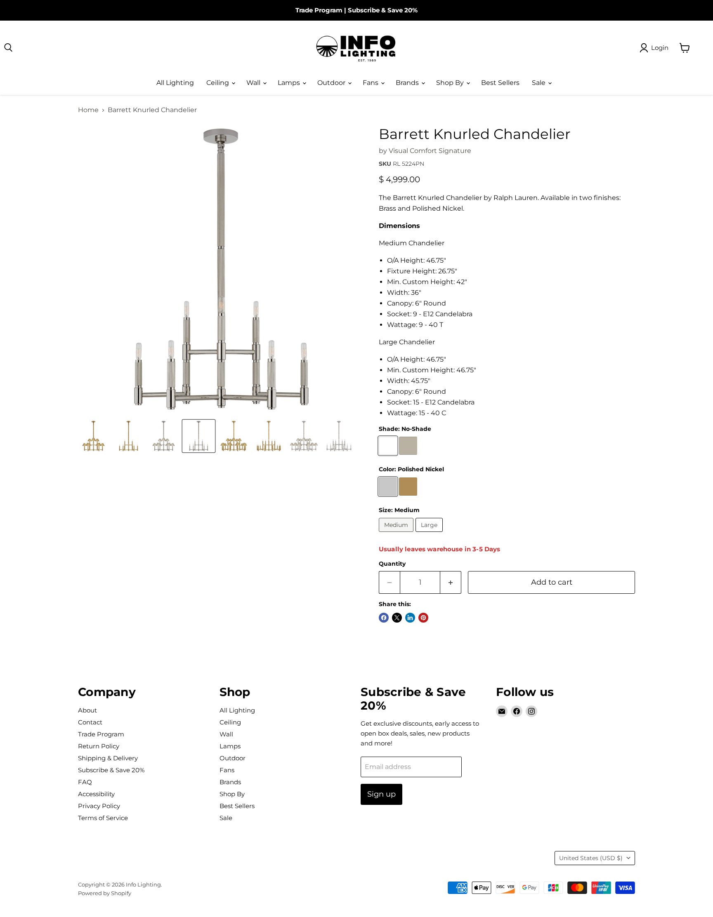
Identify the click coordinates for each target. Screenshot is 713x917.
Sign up (381, 794)
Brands (408, 83)
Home (88, 110)
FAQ (85, 782)
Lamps (290, 83)
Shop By (450, 83)
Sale (539, 83)
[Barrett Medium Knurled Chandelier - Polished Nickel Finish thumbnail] (163, 436)
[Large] (430, 534)
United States (591, 858)
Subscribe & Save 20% (383, 10)
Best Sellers (500, 83)
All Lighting (175, 83)
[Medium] (397, 534)
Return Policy (98, 746)
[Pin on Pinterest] (423, 618)
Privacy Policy (99, 806)
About (87, 710)
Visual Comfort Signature (430, 151)
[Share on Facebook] (384, 618)
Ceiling (218, 83)
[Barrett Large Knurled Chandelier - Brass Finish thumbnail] (233, 436)
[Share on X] (397, 618)
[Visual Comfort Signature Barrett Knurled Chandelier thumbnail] (93, 436)
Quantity (392, 563)
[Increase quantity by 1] (450, 582)
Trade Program (318, 10)
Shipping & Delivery (108, 758)
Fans (371, 83)
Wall (254, 83)
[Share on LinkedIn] (410, 618)
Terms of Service (103, 818)
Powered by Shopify (104, 893)
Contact (90, 722)
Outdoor (332, 83)
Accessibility (96, 794)
